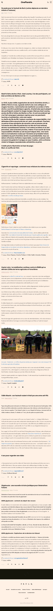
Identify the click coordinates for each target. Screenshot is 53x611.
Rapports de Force (8, 398)
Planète (7, 98)
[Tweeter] (11, 85)
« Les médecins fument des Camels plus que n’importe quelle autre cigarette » (28, 235)
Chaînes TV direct (26, 589)
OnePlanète (26, 2)
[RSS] (23, 584)
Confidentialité (30, 592)
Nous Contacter (22, 592)
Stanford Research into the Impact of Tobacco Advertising (16, 229)
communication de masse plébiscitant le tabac (21, 233)
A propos (45, 589)
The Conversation (8, 169)
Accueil (7, 589)
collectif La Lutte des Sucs (16, 276)
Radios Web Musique (36, 589)
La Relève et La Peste (5, 272)
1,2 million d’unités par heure (15, 196)
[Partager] (15, 85)
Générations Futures (5, 490)
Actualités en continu (16, 589)
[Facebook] (21, 584)
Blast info (3, 98)
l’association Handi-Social (34, 433)
